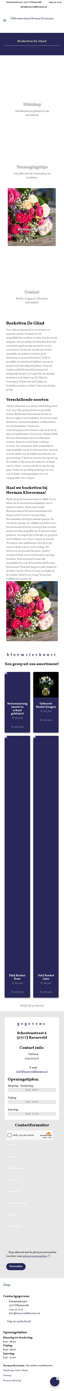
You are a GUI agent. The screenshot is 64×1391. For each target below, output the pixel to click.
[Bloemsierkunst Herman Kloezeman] (32, 19)
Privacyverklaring (12, 1380)
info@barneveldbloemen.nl (34, 7)
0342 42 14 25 (54, 2)
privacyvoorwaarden (34, 1256)
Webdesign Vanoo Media (15, 1370)
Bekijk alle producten (32, 1005)
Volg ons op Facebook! (19, 1321)
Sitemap (7, 1375)
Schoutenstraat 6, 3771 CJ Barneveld (23, 2)
